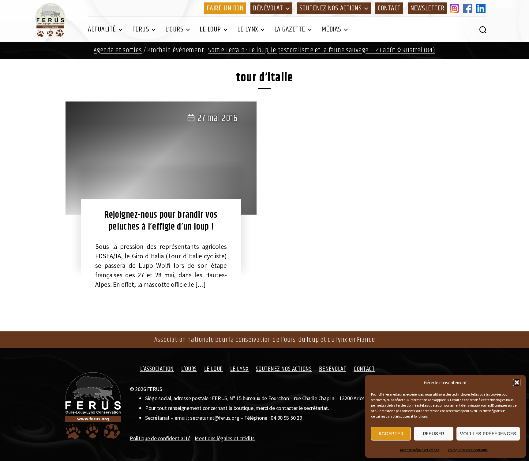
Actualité (102, 29)
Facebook (468, 8)
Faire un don (225, 8)
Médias (331, 29)
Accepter (390, 434)
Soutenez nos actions (330, 8)
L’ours (174, 29)
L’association (157, 369)
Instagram (455, 8)
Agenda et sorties (118, 50)
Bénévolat (268, 8)
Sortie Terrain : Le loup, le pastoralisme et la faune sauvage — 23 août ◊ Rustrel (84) (321, 50)
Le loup (210, 29)
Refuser (434, 434)
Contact (389, 8)
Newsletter (427, 8)
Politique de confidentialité (468, 450)
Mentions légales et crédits (419, 450)
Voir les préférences (488, 434)
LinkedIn (481, 8)
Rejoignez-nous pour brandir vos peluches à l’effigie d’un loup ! (161, 221)
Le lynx (247, 29)
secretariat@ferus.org (214, 417)
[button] (517, 382)
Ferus (140, 29)
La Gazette (289, 29)
